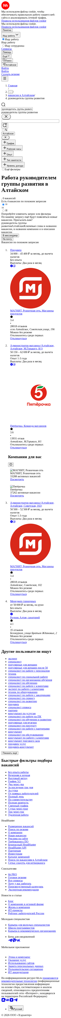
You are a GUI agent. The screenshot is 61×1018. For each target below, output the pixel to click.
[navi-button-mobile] (4, 78)
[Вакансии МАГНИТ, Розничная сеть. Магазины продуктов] (34, 288)
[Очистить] (6, 116)
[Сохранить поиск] (4, 125)
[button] (5, 68)
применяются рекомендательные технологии (29, 979)
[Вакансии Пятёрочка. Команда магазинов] (34, 395)
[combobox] (17, 109)
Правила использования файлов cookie (23, 26)
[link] (7, 60)
